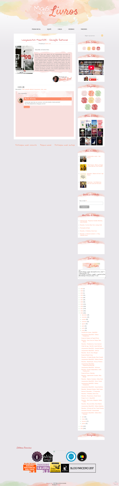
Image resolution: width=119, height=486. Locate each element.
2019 (81, 304)
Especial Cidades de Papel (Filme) (90, 338)
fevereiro (84, 421)
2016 (81, 311)
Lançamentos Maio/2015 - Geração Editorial (92, 348)
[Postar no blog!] (20, 87)
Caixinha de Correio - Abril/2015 (89, 332)
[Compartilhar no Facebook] (23, 87)
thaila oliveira (30, 98)
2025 (81, 291)
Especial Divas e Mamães (88, 373)
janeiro (83, 423)
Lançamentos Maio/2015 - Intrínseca (90, 367)
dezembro (84, 315)
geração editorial (29, 89)
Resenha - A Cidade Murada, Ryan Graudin (92, 357)
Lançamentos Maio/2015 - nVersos (90, 350)
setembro (84, 321)
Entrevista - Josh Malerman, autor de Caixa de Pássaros (94, 182)
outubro (84, 319)
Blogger (58, 484)
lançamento (37, 89)
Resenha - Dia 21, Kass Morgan (89, 352)
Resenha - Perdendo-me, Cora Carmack (91, 344)
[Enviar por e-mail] (18, 87)
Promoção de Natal (85, 228)
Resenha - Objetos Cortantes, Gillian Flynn (92, 379)
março (83, 419)
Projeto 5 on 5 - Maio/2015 (88, 398)
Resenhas (71, 29)
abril (83, 417)
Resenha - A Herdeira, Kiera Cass (88, 231)
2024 (81, 293)
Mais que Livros (49, 483)
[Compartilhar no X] (22, 87)
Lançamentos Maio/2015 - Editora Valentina (92, 406)
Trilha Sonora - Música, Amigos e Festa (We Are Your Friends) (95, 165)
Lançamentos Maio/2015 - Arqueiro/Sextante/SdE (88, 364)
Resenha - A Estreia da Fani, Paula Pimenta (92, 408)
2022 (81, 297)
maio (42, 89)
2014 (81, 426)
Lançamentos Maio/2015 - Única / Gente (91, 381)
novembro (84, 317)
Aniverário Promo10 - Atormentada (90, 410)
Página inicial (36, 29)
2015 (23, 89)
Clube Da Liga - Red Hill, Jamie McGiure (91, 346)
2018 (81, 306)
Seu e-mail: (83, 201)
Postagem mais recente (26, 145)
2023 (81, 295)
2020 (81, 302)
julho (83, 326)
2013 (81, 428)
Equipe (49, 29)
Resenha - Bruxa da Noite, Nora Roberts (91, 404)
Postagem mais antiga (65, 145)
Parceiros (84, 29)
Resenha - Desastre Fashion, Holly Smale (92, 389)
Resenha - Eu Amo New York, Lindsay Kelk (91, 225)
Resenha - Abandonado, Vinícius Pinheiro (91, 361)
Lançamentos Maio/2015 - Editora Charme (92, 359)
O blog (60, 29)
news (45, 89)
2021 (81, 299)
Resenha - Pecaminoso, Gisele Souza (91, 396)
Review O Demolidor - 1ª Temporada (90, 391)
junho (83, 328)
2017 (81, 308)
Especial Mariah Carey (87, 355)
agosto (83, 323)
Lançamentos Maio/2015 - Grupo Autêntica (92, 387)
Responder (26, 107)
